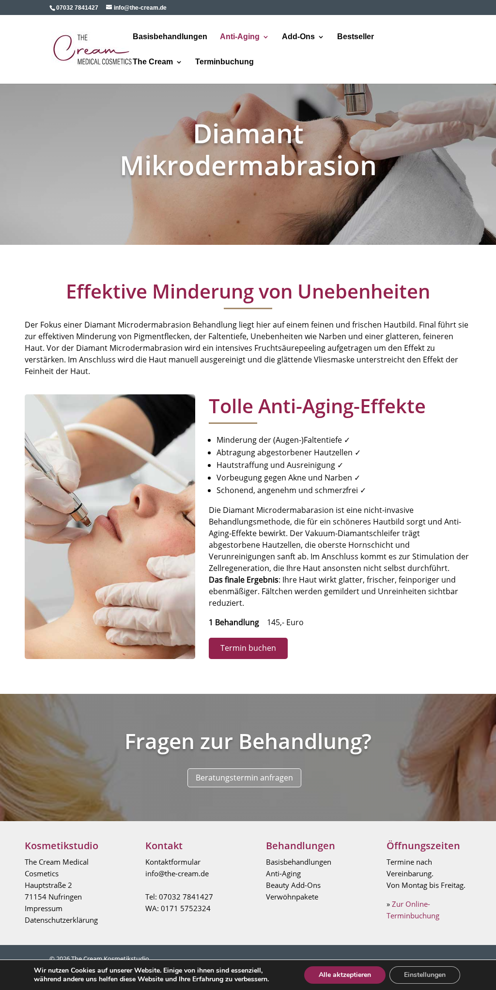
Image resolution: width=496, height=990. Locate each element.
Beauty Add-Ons (293, 885)
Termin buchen (248, 648)
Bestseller (355, 37)
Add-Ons (298, 37)
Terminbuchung (224, 62)
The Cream (153, 62)
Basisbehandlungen (170, 37)
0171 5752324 (186, 908)
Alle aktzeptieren (345, 974)
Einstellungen (425, 974)
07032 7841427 (186, 896)
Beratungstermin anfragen (244, 777)
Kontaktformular (173, 862)
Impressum (43, 908)
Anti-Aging (240, 37)
